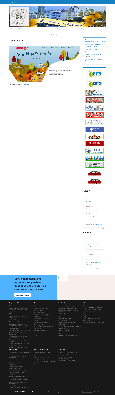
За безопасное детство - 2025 (94, 224)
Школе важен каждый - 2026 (94, 209)
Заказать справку (14, 364)
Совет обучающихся (91, 47)
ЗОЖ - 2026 (89, 201)
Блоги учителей (63, 355)
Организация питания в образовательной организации (18, 346)
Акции (87, 52)
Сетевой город (62, 320)
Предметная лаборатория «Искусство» (42, 315)
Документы (12, 312)
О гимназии (27, 29)
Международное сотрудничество (19, 343)
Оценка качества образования (67, 308)
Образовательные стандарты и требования (18, 316)
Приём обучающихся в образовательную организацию (19, 386)
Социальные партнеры (41, 318)
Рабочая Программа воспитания (68, 314)
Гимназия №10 (13, 35)
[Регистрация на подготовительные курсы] (95, 129)
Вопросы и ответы (64, 331)
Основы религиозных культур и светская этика (68, 311)
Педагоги (84, 29)
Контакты (36, 320)
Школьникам (51, 29)
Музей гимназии (39, 312)
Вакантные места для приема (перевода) (18, 357)
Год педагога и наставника (66, 360)
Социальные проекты (91, 49)
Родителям (60, 29)
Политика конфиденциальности (57, 392)
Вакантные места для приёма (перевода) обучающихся (18, 337)
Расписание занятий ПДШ (42, 352)
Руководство (13, 320)
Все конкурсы (100, 269)
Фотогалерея (38, 310)
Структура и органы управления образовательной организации (19, 308)
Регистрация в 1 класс (40, 359)
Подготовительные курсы (41, 357)
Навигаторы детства (64, 318)
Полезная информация (16, 366)
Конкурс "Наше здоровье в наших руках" (94, 263)
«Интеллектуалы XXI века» (93, 254)
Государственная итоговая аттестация (66, 323)
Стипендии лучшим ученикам (94, 44)
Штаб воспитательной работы (67, 335)
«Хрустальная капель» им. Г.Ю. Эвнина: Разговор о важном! (93, 245)
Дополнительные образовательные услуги (20, 353)
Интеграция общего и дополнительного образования (43, 325)
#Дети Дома (25, 84)
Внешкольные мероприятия (93, 54)
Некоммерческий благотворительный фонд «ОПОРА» (20, 369)
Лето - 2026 (12, 374)
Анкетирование (38, 333)
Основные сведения (15, 306)
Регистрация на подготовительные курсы (44, 362)
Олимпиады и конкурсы (41, 331)
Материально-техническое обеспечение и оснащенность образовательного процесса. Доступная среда (18, 326)
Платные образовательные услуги (19, 330)
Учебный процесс (38, 29)
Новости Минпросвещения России (93, 60)
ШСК (59, 316)
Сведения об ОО (16, 29)
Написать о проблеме (22, 295)
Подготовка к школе (72, 29)
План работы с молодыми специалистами (66, 357)
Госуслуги (12, 360)
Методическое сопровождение (67, 352)
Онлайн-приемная (14, 362)
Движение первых (64, 328)
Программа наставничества (67, 333)
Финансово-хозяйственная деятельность (17, 333)
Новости (36, 306)
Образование (13, 314)
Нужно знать (32, 35)
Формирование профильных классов (69, 326)
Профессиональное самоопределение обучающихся (95, 41)
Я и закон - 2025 (90, 216)
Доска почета (38, 328)
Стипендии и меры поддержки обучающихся (18, 340)
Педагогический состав (16, 322)
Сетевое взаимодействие (41, 323)
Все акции (101, 229)
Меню (35, 335)
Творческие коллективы (41, 308)
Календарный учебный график (67, 306)
